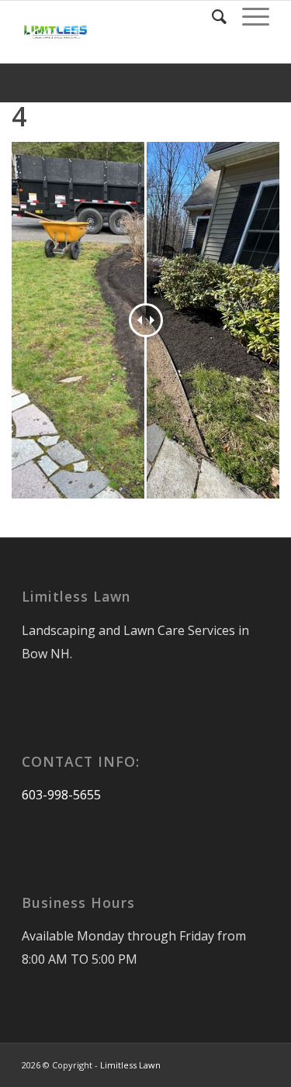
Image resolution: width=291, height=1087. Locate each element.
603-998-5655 (61, 794)
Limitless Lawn (130, 1065)
